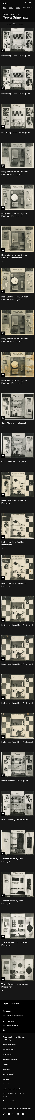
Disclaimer (6, 1079)
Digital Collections (11, 14)
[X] (13, 1114)
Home (4, 7)
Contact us (6, 1069)
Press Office (6, 1084)
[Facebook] (9, 1114)
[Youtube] (23, 1114)
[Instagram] (4, 1030)
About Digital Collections (10, 1025)
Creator (18, 7)
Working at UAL (7, 1054)
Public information (8, 1049)
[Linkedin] (18, 1114)
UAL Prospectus (8, 1074)
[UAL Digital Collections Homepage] (5, 2)
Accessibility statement (10, 1059)
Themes (11, 7)
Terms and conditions (9, 1101)
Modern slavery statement (11, 1089)
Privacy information (9, 1044)
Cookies (5, 1064)
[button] (25, 2)
